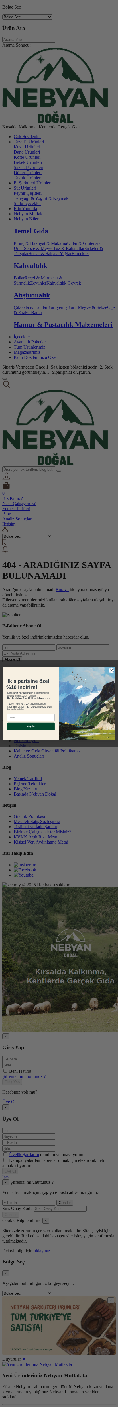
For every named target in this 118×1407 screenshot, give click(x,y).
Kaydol (31, 726)
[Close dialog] (111, 670)
